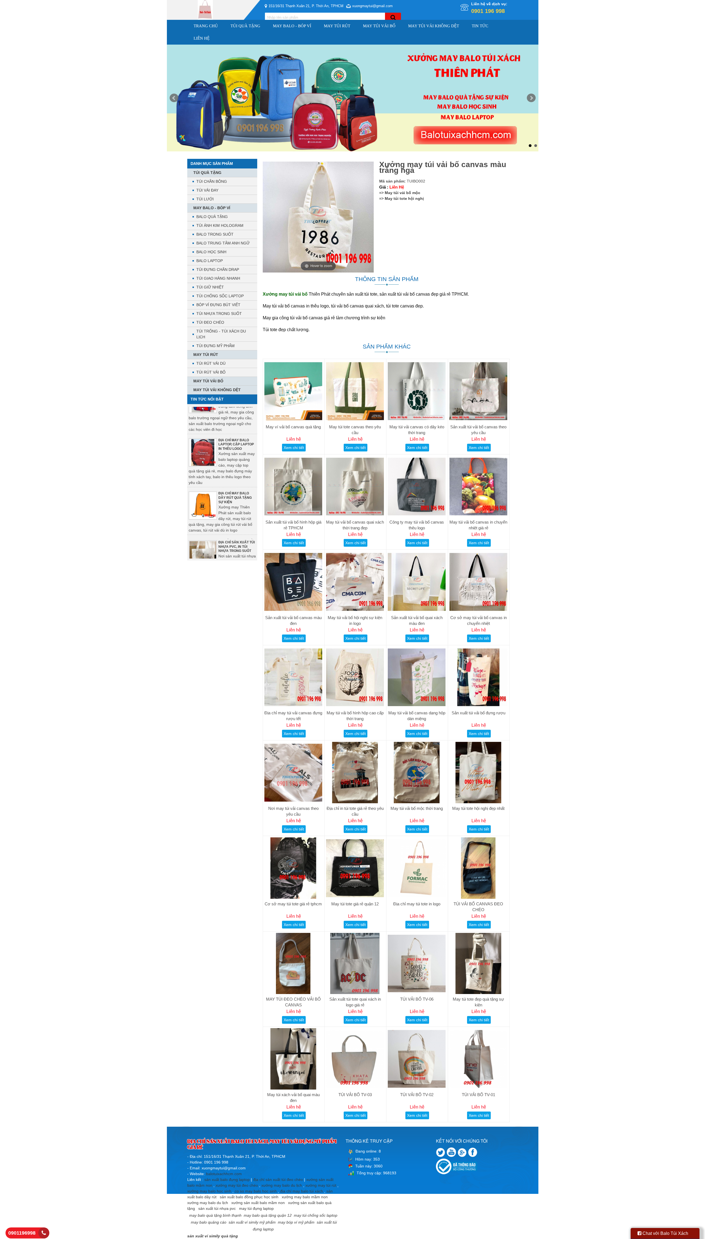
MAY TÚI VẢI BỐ (379, 26)
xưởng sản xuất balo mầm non (258, 1202)
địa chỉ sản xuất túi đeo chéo (278, 1179)
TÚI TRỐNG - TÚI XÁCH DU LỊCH (221, 334)
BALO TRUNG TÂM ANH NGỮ (223, 243)
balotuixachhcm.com (224, 1174)
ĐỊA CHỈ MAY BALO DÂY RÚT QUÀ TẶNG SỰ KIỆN (235, 476)
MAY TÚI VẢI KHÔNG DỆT (433, 26)
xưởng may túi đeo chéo (237, 1185)
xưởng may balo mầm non (305, 1197)
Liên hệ (202, 38)
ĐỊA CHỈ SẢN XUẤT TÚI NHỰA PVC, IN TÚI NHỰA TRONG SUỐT (236, 525)
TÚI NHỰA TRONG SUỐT (219, 313)
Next (531, 98)
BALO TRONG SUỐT (215, 234)
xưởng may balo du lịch (281, 1185)
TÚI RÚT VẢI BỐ (211, 372)
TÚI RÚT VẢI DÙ (211, 363)
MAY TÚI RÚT (337, 26)
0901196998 (22, 1233)
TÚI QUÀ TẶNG (245, 26)
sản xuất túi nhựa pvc (217, 1208)
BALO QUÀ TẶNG (212, 216)
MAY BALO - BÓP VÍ (292, 26)
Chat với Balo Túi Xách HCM (663, 1235)
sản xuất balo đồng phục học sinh (249, 1197)
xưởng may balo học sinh (209, 1191)
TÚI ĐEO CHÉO (210, 322)
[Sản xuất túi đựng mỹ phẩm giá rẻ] (352, 98)
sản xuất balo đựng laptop (227, 1179)
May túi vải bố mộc (402, 192)
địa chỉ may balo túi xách (301, 1191)
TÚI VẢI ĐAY (207, 190)
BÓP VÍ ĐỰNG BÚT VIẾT (218, 305)
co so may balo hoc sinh (256, 1191)
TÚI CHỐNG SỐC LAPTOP (220, 296)
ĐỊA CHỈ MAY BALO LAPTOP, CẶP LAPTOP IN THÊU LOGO (236, 423)
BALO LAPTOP (209, 260)
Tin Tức (480, 26)
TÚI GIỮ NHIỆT (210, 287)
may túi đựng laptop (256, 1208)
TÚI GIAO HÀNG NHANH (218, 278)
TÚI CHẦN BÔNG (211, 181)
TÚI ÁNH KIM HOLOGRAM (219, 225)
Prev (174, 98)
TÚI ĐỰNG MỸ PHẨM (215, 346)
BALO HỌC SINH (211, 252)
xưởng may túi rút (320, 1185)
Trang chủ (206, 26)
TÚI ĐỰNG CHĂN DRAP (217, 269)
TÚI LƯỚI (205, 199)
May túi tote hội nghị (404, 198)
